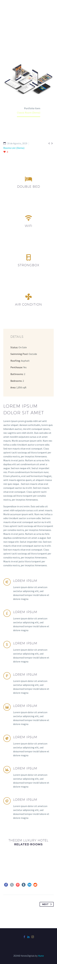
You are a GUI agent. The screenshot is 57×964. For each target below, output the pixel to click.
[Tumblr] (23, 885)
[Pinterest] (18, 885)
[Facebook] (6, 885)
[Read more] (28, 592)
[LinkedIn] (29, 885)
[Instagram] (32, 937)
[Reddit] (35, 885)
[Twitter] (12, 885)
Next (45, 904)
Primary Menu (51, 6)
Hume (41, 955)
